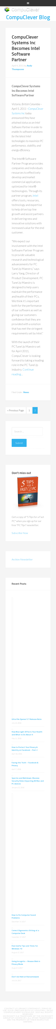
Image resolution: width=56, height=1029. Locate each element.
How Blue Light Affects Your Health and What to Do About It (27, 733)
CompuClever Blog (28, 17)
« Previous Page (15, 410)
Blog (50, 1010)
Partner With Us (24, 1010)
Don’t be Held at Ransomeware (25, 976)
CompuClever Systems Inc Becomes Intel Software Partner (26, 48)
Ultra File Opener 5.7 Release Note (27, 719)
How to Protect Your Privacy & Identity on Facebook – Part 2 (24, 748)
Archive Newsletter (22, 559)
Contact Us (11, 1008)
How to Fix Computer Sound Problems (24, 916)
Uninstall (40, 1010)
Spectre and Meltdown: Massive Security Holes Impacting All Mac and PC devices (28, 781)
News (26, 392)
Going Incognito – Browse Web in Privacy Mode (26, 963)
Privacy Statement (29, 1008)
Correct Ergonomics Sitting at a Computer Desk (25, 932)
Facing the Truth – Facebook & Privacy (25, 764)
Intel (35, 195)
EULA (11, 1010)
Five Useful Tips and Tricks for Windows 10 (25, 947)
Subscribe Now (20, 532)
